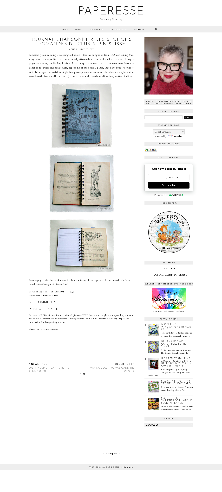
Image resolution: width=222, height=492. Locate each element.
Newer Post (49, 367)
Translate (178, 136)
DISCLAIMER (97, 29)
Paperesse (111, 11)
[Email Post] (71, 291)
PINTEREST (170, 268)
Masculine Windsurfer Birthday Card (176, 327)
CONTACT (139, 29)
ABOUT (79, 29)
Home (65, 29)
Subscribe (169, 185)
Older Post (112, 367)
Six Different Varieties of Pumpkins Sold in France (176, 400)
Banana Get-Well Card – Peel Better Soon (174, 344)
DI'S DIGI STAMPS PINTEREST (170, 274)
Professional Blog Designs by (111, 467)
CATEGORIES (117, 29)
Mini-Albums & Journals (47, 295)
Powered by (160, 195)
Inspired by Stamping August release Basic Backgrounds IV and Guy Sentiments (176, 362)
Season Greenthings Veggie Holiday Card (176, 382)
